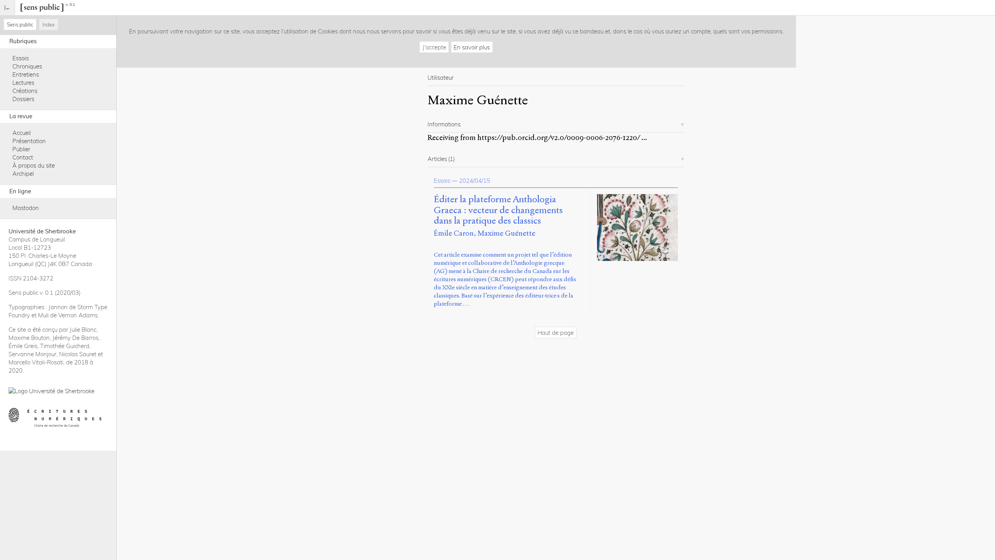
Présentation (29, 141)
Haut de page (556, 332)
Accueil (21, 132)
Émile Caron (454, 233)
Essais (20, 58)
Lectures (23, 82)
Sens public (20, 24)
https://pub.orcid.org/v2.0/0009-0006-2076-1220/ (558, 137)
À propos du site (33, 165)
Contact (22, 157)
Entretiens (25, 74)
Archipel (23, 173)
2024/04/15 (474, 180)
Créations (24, 90)
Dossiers (23, 99)
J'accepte (434, 47)
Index (48, 24)
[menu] (7, 7)
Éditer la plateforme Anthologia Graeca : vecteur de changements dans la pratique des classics (498, 210)
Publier (21, 149)
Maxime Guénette (506, 233)
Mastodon (25, 208)
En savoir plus (472, 47)
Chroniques (27, 66)
